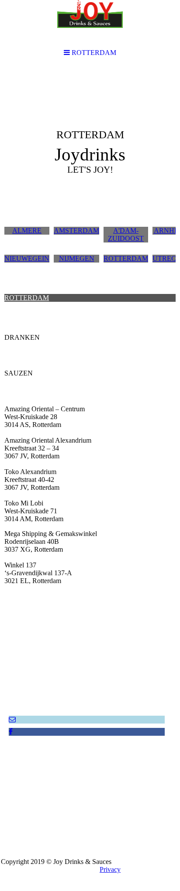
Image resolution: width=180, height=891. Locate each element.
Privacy (110, 869)
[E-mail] (12, 719)
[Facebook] (11, 731)
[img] (90, 133)
